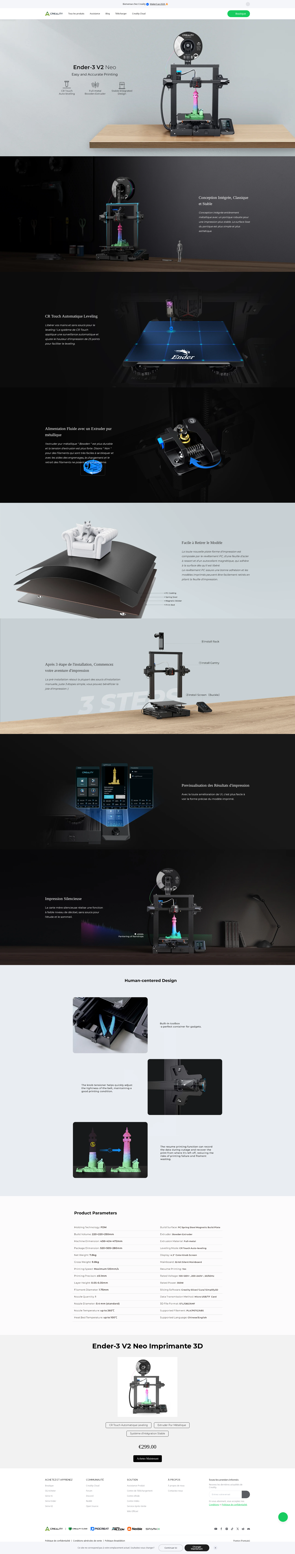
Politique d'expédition (115, 1540)
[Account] (223, 14)
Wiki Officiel (132, 1511)
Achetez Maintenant (147, 1458)
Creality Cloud (92, 1485)
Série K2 (49, 1506)
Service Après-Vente (136, 1506)
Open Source (92, 1506)
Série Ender (50, 1501)
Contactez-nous (175, 1490)
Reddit (89, 1501)
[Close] (215, 1548)
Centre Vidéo (133, 1501)
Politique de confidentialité (234, 1504)
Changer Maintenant (197, 1547)
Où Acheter (50, 1490)
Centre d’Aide (133, 1495)
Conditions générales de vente (87, 1540)
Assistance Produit (136, 1485)
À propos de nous (176, 1485)
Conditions (214, 1504)
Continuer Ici (170, 1547)
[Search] (216, 14)
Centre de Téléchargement (139, 1490)
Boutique (49, 1485)
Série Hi (49, 1495)
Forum (89, 1490)
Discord (89, 1495)
